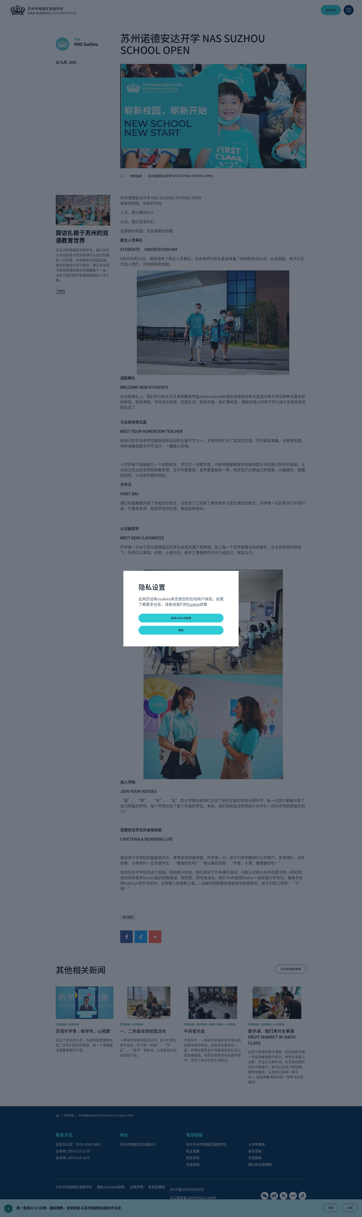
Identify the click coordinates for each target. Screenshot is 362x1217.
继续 (181, 630)
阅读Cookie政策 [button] (181, 618)
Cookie (193, 604)
